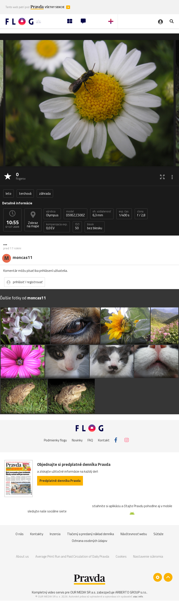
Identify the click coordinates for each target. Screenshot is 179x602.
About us (22, 556)
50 (77, 226)
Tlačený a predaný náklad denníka (90, 534)
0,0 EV (56, 226)
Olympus (52, 213)
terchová (25, 193)
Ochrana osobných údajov (89, 540)
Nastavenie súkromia (148, 556)
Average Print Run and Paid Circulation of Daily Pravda (72, 556)
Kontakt (104, 439)
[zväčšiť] (162, 176)
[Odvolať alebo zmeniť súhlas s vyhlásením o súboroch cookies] (157, 577)
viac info (138, 596)
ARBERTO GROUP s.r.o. (131, 592)
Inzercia (55, 534)
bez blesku (94, 226)
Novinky (77, 439)
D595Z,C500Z (75, 213)
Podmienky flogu (55, 439)
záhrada (45, 193)
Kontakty (36, 534)
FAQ (90, 439)
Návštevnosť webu (133, 534)
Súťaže (158, 534)
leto (8, 193)
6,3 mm (102, 213)
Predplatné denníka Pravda (60, 480)
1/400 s (124, 213)
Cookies (121, 556)
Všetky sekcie (55, 7)
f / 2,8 (141, 213)
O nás (19, 534)
